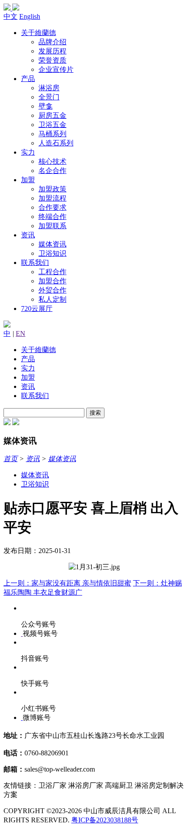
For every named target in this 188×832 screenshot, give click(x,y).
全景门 (48, 97)
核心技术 (52, 161)
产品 (28, 78)
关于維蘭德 (38, 32)
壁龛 (45, 106)
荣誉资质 (52, 60)
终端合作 (52, 216)
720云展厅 (36, 308)
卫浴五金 (52, 124)
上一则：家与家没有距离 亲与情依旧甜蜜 (67, 583)
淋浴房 (48, 88)
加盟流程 (52, 198)
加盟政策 (52, 189)
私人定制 (52, 299)
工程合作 (52, 271)
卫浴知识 (52, 253)
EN (20, 333)
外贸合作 (52, 290)
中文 (10, 16)
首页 (10, 458)
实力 (28, 152)
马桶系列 (52, 133)
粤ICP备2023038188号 (104, 820)
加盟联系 (52, 225)
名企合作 (52, 170)
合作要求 (52, 207)
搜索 (95, 412)
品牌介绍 (52, 42)
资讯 (28, 235)
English (29, 16)
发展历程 (52, 51)
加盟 (28, 179)
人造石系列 (55, 143)
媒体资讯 (52, 244)
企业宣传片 (55, 69)
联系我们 (35, 262)
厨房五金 (52, 115)
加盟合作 (52, 281)
